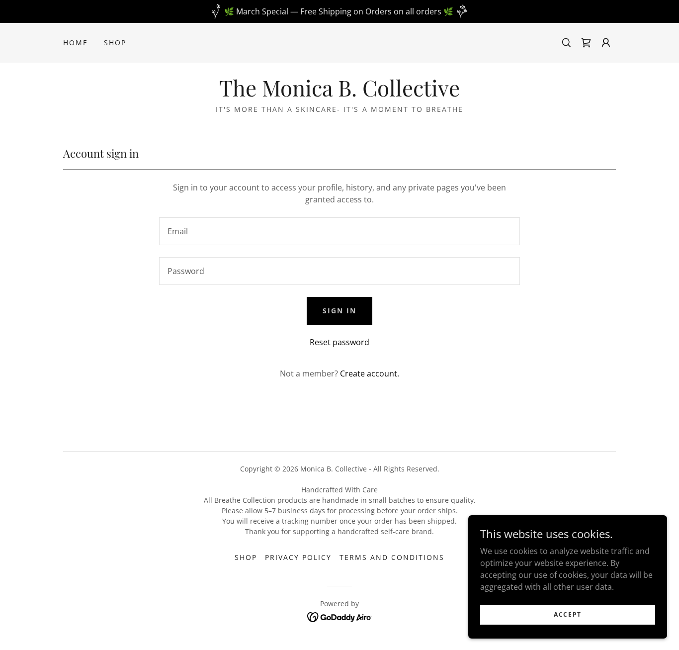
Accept (568, 614)
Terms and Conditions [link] (392, 557)
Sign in (339, 310)
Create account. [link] (369, 373)
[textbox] (339, 231)
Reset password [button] (339, 342)
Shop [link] (115, 42)
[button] (606, 43)
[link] (586, 43)
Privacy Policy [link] (298, 557)
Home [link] (75, 42)
